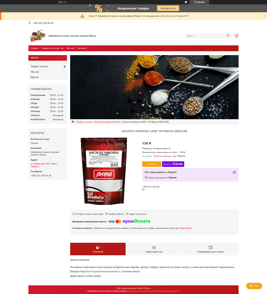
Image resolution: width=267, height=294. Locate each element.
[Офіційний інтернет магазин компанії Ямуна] (37, 35)
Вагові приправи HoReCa (107, 122)
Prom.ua (147, 288)
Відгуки (34, 77)
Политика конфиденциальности (166, 291)
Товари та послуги (50, 48)
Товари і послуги (39, 66)
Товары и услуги (84, 122)
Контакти (81, 48)
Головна (34, 48)
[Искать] (228, 36)
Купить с (167, 164)
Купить (151, 164)
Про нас (70, 48)
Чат (256, 286)
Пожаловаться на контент (138, 291)
